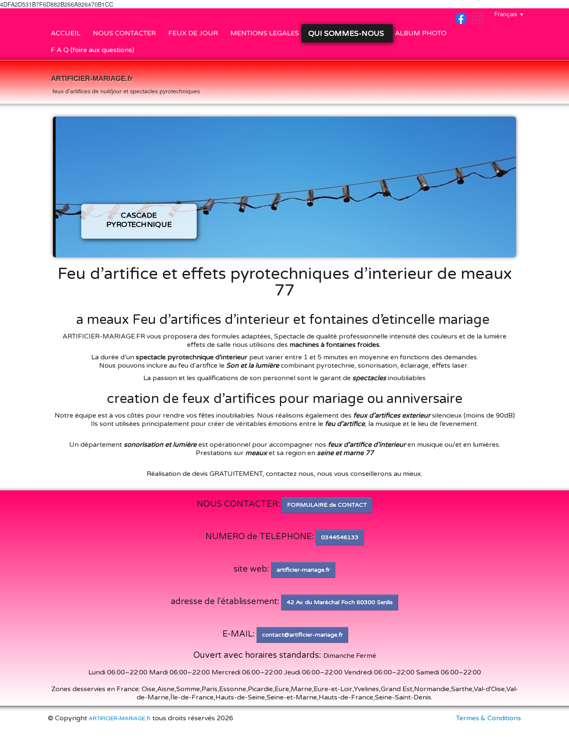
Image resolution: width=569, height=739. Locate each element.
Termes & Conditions (488, 718)
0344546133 (340, 537)
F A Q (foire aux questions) (92, 50)
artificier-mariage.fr (303, 569)
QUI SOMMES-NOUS (347, 33)
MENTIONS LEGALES (264, 33)
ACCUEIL (65, 33)
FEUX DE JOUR (193, 33)
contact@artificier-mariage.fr (302, 634)
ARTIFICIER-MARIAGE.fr (120, 718)
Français (509, 14)
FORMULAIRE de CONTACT (327, 504)
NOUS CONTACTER (124, 33)
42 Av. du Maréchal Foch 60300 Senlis (340, 602)
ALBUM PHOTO (421, 33)
